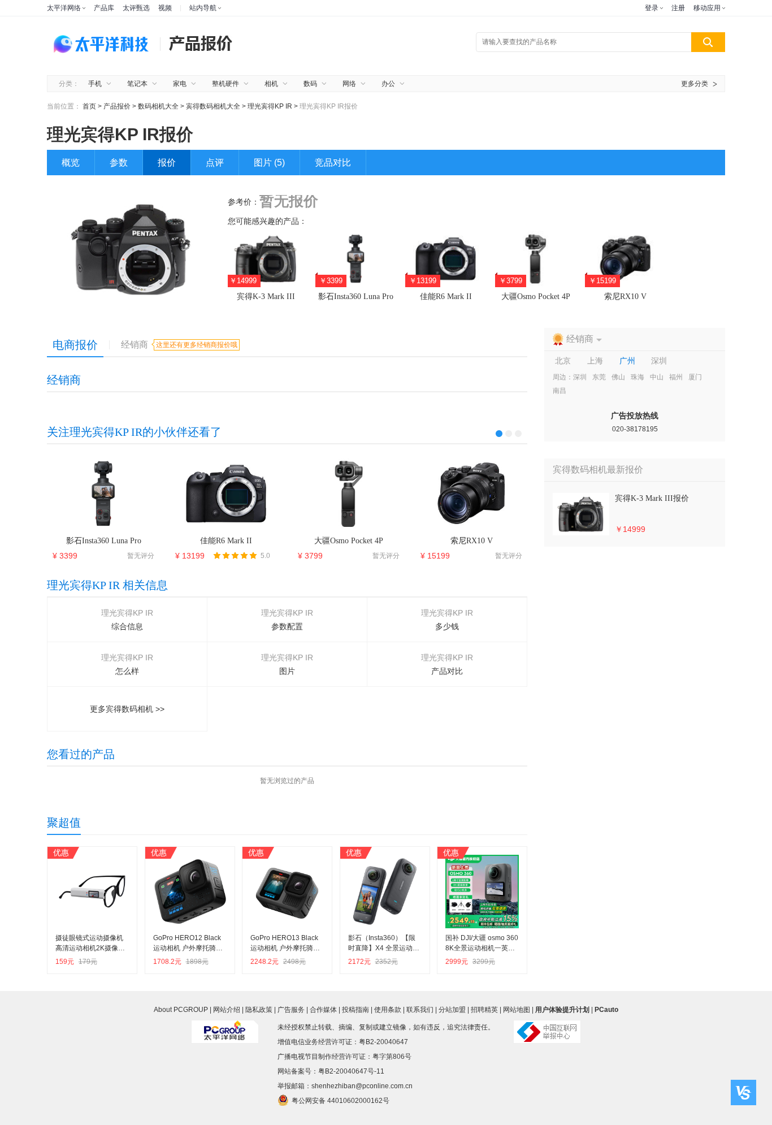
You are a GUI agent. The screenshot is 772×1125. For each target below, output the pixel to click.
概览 (71, 162)
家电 (180, 84)
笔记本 (137, 84)
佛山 (618, 377)
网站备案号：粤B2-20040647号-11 (330, 1071)
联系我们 (419, 1010)
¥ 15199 (435, 555)
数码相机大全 (158, 106)
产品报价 (117, 106)
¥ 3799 (310, 555)
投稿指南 (355, 1010)
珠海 (637, 377)
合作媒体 (323, 1010)
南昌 (559, 391)
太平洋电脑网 (103, 43)
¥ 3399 (65, 555)
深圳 (580, 377)
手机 (95, 84)
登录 (651, 8)
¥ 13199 (190, 555)
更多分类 (694, 84)
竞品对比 (333, 162)
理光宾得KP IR (271, 106)
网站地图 (516, 1010)
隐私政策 (258, 1010)
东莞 (599, 377)
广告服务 (291, 1010)
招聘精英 (484, 1010)
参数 (119, 162)
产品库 (104, 8)
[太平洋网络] (225, 1027)
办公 (388, 84)
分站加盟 (452, 1010)
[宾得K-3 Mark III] (581, 514)
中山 (656, 377)
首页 (89, 106)
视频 (165, 8)
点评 (215, 162)
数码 (310, 84)
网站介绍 (226, 1010)
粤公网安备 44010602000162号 (340, 1101)
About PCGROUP (181, 1010)
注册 (678, 8)
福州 (676, 377)
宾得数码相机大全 (214, 106)
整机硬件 (225, 84)
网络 (349, 84)
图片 (269, 162)
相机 (271, 84)
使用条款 (387, 1010)
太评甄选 (136, 8)
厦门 (695, 377)
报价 (167, 162)
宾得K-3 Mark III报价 (652, 498)
